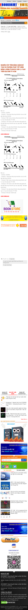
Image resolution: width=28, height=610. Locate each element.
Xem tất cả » (24, 419)
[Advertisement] (14, 48)
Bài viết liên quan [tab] (12, 393)
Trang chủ (3, 26)
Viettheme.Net (4, 607)
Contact (25, 1)
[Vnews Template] (14, 6)
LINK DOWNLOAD (5, 134)
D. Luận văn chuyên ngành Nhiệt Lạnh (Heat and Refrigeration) (13, 262)
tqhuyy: (2, 580)
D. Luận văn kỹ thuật (11, 26)
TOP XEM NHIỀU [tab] (7, 470)
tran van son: (4, 588)
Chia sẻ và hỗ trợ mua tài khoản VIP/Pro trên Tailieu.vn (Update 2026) (18, 493)
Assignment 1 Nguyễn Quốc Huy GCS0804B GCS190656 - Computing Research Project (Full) (16, 404)
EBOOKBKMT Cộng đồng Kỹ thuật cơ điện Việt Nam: (14, 576)
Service (14, 1)
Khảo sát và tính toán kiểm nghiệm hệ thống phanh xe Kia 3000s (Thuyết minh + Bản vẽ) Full (16, 409)
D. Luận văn (12, 259)
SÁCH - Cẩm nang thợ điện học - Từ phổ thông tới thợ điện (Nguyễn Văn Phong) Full (19, 483)
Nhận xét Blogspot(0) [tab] (22, 393)
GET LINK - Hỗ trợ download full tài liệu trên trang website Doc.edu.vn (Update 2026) (19, 512)
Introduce (9, 1)
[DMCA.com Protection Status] (8, 602)
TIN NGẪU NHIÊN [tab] (20, 470)
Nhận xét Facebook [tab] (4, 393)
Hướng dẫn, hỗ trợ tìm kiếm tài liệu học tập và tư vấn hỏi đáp (19, 473)
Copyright (19, 1)
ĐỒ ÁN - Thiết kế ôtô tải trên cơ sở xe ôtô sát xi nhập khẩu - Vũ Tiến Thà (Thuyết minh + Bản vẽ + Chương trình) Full (16, 415)
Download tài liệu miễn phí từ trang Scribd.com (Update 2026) (19, 501)
